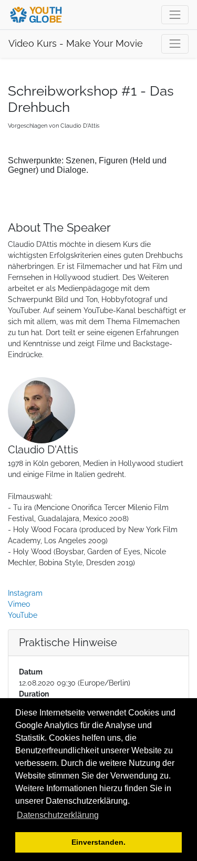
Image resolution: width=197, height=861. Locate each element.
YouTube (22, 615)
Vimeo (19, 604)
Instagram (25, 593)
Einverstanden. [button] (98, 842)
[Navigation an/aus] (175, 43)
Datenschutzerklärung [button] (58, 815)
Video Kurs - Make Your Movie (75, 43)
